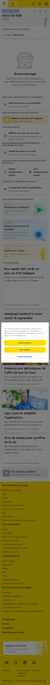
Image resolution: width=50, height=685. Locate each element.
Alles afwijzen (25, 350)
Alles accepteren (25, 343)
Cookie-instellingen (25, 356)
